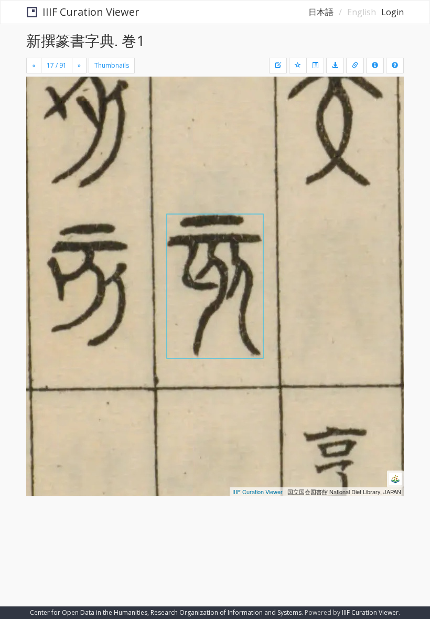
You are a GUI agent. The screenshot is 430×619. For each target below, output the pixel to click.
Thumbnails (111, 65)
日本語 (321, 12)
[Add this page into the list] (298, 65)
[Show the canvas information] (355, 65)
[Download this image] (335, 65)
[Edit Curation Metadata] (278, 65)
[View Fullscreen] (40, 129)
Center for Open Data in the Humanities (88, 612)
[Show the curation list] (315, 65)
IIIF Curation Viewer (90, 12)
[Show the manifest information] (375, 65)
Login (392, 12)
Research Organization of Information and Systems (226, 612)
